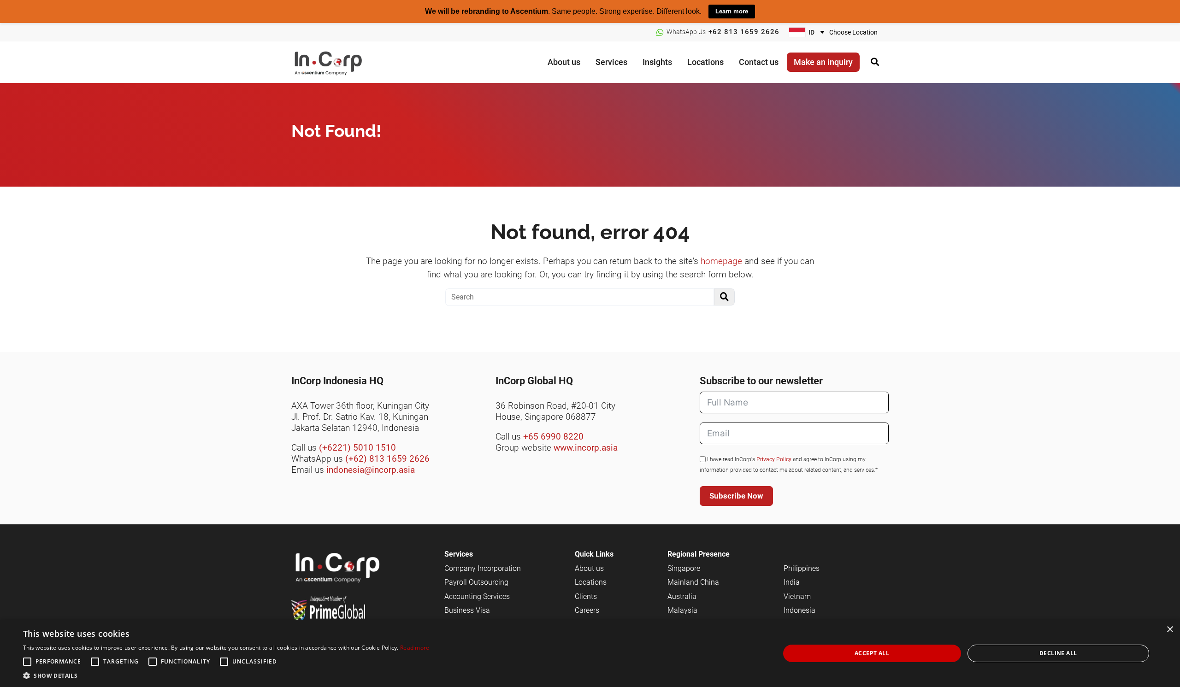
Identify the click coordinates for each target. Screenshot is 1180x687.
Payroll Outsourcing (476, 582)
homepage (721, 261)
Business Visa (467, 610)
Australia (681, 596)
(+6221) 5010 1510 (357, 447)
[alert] (590, 653)
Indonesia (799, 610)
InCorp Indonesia (337, 62)
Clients (586, 596)
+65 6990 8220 (553, 436)
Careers (587, 610)
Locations (591, 582)
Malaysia (682, 610)
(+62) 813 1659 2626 (387, 458)
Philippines (802, 568)
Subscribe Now (736, 495)
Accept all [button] (872, 653)
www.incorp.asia (586, 447)
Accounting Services (477, 596)
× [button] (1169, 629)
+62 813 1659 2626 (743, 32)
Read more (415, 648)
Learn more (731, 11)
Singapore (683, 568)
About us (589, 568)
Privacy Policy (773, 459)
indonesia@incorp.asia (370, 469)
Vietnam (797, 596)
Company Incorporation (482, 568)
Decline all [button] (1058, 653)
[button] (226, 675)
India (792, 582)
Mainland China (693, 582)
